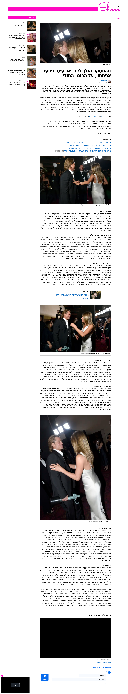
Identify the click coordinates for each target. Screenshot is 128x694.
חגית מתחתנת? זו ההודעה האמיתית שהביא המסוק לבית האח (87, 142)
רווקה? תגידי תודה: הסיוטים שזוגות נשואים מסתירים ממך (89, 145)
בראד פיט (108, 663)
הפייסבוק (104, 117)
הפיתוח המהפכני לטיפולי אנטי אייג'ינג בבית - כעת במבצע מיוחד (86, 151)
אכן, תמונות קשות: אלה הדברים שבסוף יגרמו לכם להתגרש (89, 148)
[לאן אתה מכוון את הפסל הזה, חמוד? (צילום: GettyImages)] (75, 330)
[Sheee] (109, 6)
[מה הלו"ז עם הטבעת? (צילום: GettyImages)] (75, 469)
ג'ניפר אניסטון (101, 663)
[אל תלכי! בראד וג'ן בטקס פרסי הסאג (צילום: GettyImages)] (75, 181)
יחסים (95, 663)
